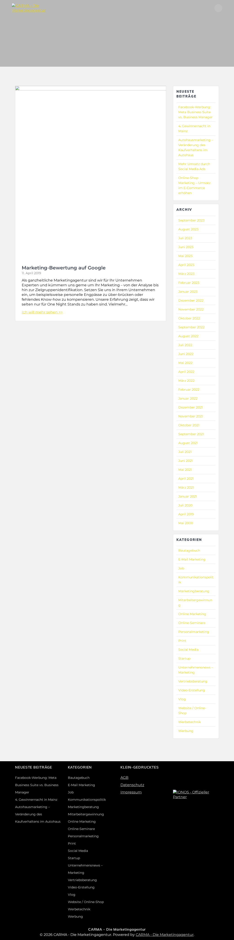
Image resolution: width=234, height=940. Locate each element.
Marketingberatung (193, 591)
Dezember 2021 (190, 407)
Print (182, 641)
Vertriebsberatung (192, 681)
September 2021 (191, 434)
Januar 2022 (187, 398)
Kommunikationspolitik (87, 800)
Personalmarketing (193, 632)
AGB (124, 777)
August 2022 (188, 336)
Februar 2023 (188, 283)
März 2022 (186, 381)
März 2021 (186, 487)
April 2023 (186, 265)
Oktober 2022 (189, 318)
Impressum (131, 792)
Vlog (182, 699)
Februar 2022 (188, 389)
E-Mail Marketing (191, 559)
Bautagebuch (189, 550)
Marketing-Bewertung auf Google (64, 268)
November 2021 (190, 416)
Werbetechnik (189, 722)
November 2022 (191, 309)
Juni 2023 (185, 247)
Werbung (185, 731)
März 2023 (186, 274)
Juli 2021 (184, 452)
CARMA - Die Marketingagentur (165, 934)
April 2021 (186, 479)
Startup (184, 658)
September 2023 (191, 220)
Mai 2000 (185, 523)
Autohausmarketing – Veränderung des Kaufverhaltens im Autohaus (38, 814)
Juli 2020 (185, 505)
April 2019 (186, 514)
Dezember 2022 (190, 300)
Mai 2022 (185, 363)
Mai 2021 (185, 470)
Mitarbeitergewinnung (86, 814)
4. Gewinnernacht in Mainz (36, 800)
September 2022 (191, 327)
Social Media (188, 650)
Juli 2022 (185, 345)
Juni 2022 (185, 354)
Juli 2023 (185, 238)
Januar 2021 (187, 496)
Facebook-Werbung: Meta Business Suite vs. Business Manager (195, 112)
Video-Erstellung (191, 690)
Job (181, 568)
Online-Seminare (191, 623)
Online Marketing (192, 614)
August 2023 (188, 229)
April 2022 (186, 372)
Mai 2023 (185, 256)
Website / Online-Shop (86, 902)
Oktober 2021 (188, 425)
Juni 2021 (185, 461)
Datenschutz (132, 785)
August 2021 (188, 443)
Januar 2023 (187, 292)
